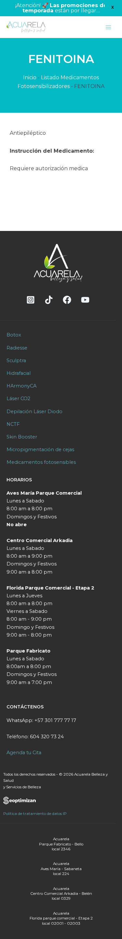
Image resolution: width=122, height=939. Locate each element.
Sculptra (16, 360)
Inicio (29, 77)
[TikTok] (49, 300)
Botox (14, 335)
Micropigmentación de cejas (40, 449)
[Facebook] (67, 300)
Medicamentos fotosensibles (41, 462)
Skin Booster (22, 437)
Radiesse (17, 348)
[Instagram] (30, 300)
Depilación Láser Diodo (34, 411)
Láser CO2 (18, 398)
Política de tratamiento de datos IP (35, 813)
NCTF (13, 424)
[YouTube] (85, 300)
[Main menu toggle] (108, 27)
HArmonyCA (21, 386)
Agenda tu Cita (24, 752)
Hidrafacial (19, 373)
